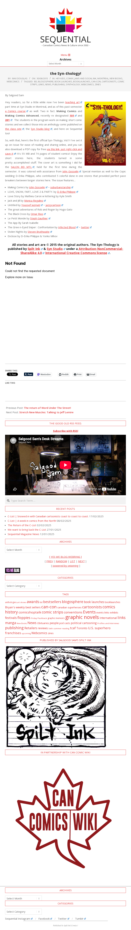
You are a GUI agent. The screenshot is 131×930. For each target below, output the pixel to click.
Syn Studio (55, 249)
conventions (73, 612)
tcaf (73, 628)
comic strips (52, 612)
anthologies (11, 602)
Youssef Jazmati (30, 205)
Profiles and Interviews (108, 623)
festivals (11, 618)
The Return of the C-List (22, 525)
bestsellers (52, 601)
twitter (85, 227)
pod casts (64, 623)
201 (7, 120)
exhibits (114, 612)
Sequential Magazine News (23, 534)
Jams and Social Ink (85, 78)
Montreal (103, 78)
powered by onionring (65, 565)
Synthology (73, 84)
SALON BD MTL (21, 167)
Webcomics (87, 84)
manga (10, 622)
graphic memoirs (56, 618)
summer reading (61, 628)
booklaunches (81, 81)
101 (72, 115)
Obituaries (43, 623)
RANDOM (61, 561)
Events (89, 612)
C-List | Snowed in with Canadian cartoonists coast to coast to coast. (48, 516)
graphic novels (82, 617)
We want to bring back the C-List (27, 529)
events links (102, 612)
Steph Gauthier (39, 218)
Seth (50, 628)
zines (98, 84)
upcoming (26, 633)
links (41, 84)
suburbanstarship (60, 187)
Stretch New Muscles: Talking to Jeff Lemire (46, 412)
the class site (13, 129)
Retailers (30, 628)
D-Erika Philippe (66, 191)
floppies (23, 617)
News (48, 84)
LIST (72, 561)
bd (35, 81)
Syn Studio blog (40, 129)
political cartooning (84, 623)
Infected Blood (67, 227)
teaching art (72, 102)
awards (33, 601)
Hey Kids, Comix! (65, 78)
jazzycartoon (53, 205)
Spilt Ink (34, 249)
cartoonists (109, 81)
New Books (116, 78)
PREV (49, 561)
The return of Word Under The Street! (47, 407)
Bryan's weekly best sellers (23, 607)
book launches (63, 81)
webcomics (13, 81)
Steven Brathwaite (38, 231)
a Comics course (15, 111)
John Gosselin (70, 171)
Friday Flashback (39, 618)
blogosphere (46, 81)
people (54, 623)
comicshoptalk (30, 612)
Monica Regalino (33, 200)
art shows (21, 602)
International (108, 618)
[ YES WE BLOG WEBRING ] (65, 556)
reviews (43, 628)
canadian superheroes (69, 607)
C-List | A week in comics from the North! (32, 520)
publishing (58, 84)
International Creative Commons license (76, 253)
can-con (96, 81)
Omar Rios (37, 214)
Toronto (81, 628)
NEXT (81, 561)
